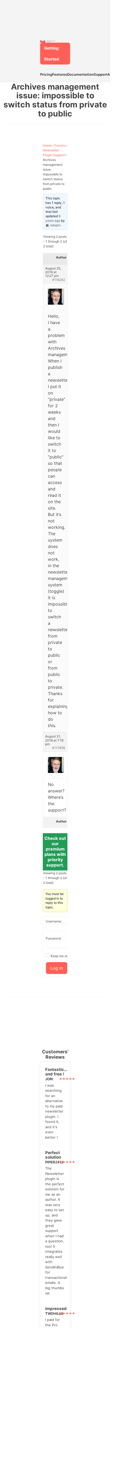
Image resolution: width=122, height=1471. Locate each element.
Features (59, 74)
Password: (53, 938)
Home (47, 145)
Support (100, 74)
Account (114, 74)
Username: (54, 921)
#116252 (58, 280)
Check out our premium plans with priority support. (55, 852)
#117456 (58, 748)
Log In (56, 968)
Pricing (46, 74)
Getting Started (51, 54)
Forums (59, 145)
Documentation (80, 74)
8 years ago (52, 218)
